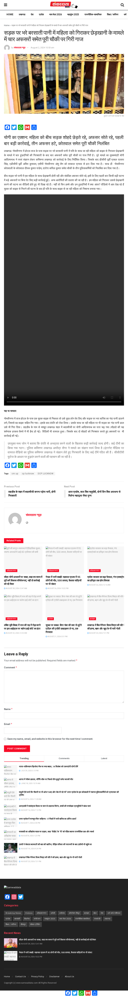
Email (8, 724)
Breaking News (13, 913)
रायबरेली (97, 919)
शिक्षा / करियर (112, 14)
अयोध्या (62, 913)
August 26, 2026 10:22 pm (57, 588)
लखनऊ (22, 14)
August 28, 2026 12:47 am (16, 588)
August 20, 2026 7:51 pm (99, 633)
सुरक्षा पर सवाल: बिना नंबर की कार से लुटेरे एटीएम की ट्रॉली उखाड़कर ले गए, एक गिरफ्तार (64, 629)
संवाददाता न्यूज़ (19, 47)
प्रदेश (41, 14)
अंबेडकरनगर (11, 571)
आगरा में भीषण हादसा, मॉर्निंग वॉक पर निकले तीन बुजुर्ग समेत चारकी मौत (46, 779)
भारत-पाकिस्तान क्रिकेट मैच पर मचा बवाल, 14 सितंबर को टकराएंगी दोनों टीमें (48, 766)
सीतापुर (23, 924)
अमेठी (53, 913)
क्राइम (92, 619)
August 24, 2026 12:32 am (16, 633)
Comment (10, 667)
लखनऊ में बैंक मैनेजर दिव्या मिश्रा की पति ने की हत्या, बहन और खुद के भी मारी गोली (50, 857)
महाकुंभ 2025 (73, 14)
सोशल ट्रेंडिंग (35, 924)
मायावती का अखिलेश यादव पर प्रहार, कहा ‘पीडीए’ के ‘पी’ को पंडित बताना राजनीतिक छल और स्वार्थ (56, 831)
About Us (69, 976)
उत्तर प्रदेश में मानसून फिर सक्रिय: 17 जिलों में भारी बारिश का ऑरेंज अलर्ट (47, 819)
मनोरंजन (37, 919)
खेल (95, 913)
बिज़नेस (27, 919)
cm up (15, 473)
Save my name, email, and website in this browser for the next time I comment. (50, 739)
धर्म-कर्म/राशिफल (114, 913)
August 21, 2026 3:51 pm (57, 636)
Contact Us (20, 976)
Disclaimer (54, 976)
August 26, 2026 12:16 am (99, 585)
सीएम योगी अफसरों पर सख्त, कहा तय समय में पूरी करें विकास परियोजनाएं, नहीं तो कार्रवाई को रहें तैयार (23, 580)
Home (9, 14)
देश (32, 14)
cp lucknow (28, 473)
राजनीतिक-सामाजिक (93, 14)
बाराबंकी (17, 919)
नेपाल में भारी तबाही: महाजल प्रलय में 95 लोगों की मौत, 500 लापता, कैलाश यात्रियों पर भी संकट (63, 580)
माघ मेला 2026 (55, 14)
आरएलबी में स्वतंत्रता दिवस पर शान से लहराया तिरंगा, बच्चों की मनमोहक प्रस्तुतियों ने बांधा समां (55, 806)
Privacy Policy (37, 976)
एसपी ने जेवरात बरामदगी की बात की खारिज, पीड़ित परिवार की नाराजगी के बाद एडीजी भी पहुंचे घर (55, 844)
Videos (28, 913)
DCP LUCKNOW (46, 473)
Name (8, 709)
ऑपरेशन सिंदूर (74, 913)
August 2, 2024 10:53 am (42, 47)
